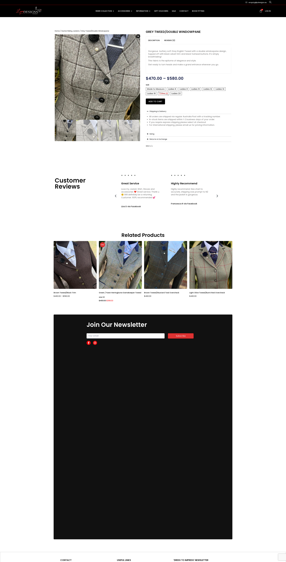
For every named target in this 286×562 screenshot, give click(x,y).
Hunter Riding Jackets (70, 31)
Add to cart (155, 101)
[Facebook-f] (89, 343)
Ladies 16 (151, 93)
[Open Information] (150, 11)
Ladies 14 (220, 89)
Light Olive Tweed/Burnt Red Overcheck (207, 292)
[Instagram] (95, 343)
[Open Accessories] (131, 11)
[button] (115, 196)
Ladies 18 (163, 93)
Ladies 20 (176, 93)
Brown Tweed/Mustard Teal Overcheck (161, 292)
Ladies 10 (195, 89)
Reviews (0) (169, 40)
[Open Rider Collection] (113, 11)
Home (57, 31)
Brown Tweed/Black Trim (65, 292)
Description (154, 40)
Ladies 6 (172, 89)
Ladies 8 (184, 89)
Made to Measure (155, 89)
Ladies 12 (207, 89)
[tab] (154, 40)
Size (147, 85)
